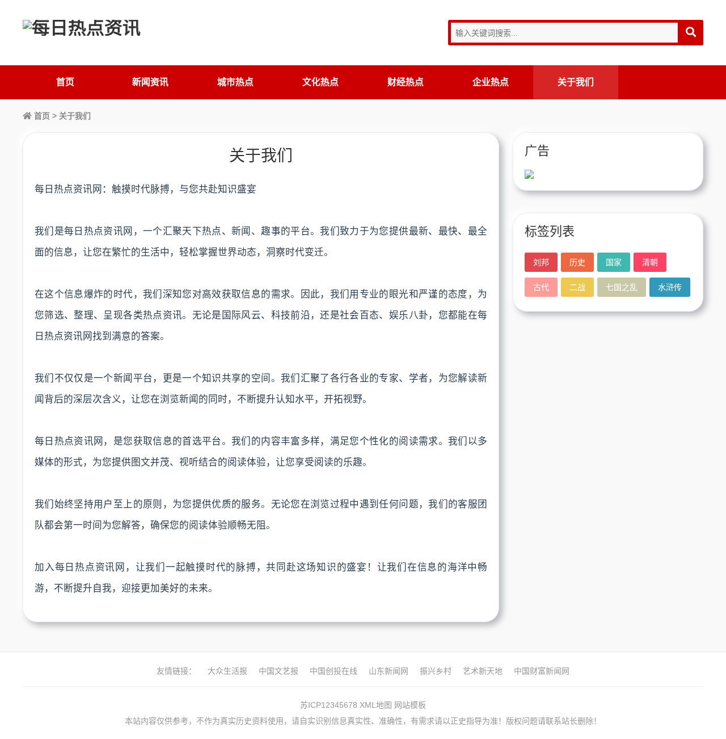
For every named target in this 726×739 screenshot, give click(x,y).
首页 (65, 82)
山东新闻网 (388, 670)
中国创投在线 (333, 670)
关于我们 (576, 82)
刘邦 (541, 262)
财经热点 (405, 82)
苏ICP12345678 (328, 704)
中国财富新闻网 (541, 670)
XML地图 (376, 704)
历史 (577, 262)
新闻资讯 (150, 82)
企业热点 (490, 82)
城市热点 (235, 82)
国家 (614, 262)
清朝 (650, 262)
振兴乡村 (435, 670)
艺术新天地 (483, 670)
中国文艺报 (278, 670)
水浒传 (670, 287)
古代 (541, 287)
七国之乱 (622, 287)
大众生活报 (227, 670)
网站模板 (410, 704)
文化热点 (320, 82)
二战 (577, 287)
